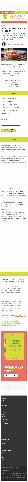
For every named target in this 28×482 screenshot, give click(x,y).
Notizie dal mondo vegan (8, 453)
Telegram (17, 467)
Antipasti (3, 412)
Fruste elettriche (7, 122)
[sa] (2, 9)
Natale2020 (4, 325)
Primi (2, 414)
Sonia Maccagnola (18, 44)
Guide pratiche (5, 434)
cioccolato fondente (6, 323)
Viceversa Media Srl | (21, 477)
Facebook (10, 469)
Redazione (4, 401)
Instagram (4, 469)
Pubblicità (4, 405)
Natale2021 (9, 325)
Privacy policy (5, 470)
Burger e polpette (6, 419)
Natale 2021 (17, 323)
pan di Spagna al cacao (9, 98)
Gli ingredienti (5, 437)
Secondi (3, 416)
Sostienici (22, 469)
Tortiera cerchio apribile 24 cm (11, 125)
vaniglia (11, 107)
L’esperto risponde (6, 450)
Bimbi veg (4, 441)
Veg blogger (4, 423)
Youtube (16, 469)
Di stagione (4, 443)
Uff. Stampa (4, 403)
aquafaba (9, 101)
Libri (2, 457)
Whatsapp (11, 467)
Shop (2, 459)
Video (2, 432)
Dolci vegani (4, 421)
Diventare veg (5, 439)
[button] (11, 375)
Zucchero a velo (6, 116)
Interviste (3, 455)
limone (15, 110)
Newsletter (4, 467)
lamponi (12, 323)
